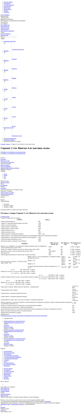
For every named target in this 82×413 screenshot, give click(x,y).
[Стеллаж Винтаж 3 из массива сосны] (42, 338)
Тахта (5, 361)
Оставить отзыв (5, 216)
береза (5, 175)
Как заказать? (7, 6)
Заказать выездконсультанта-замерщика (7, 30)
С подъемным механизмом (11, 355)
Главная (3, 144)
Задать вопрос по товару (7, 192)
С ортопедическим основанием (12, 357)
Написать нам (4, 35)
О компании (7, 3)
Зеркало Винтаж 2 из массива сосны (14, 322)
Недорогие (7, 365)
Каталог (8, 144)
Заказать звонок (5, 28)
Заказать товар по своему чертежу (10, 168)
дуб (5, 178)
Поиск (2, 36)
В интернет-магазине (9, 364)
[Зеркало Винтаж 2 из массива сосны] (42, 321)
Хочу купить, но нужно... (7, 162)
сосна (5, 174)
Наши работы (7, 9)
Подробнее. (48, 401)
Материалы (7, 7)
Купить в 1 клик (5, 160)
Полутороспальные (9, 352)
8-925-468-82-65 (5, 26)
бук (5, 176)
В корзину (3, 159)
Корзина (3, 407)
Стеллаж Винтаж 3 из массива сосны (14, 340)
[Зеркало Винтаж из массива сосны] (42, 330)
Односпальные (8, 351)
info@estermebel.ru (6, 33)
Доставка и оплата (9, 5)
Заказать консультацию (7, 194)
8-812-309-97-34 (5, 25)
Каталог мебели (8, 2)
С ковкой (6, 360)
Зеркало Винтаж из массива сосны (13, 331)
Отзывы (6, 10)
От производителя (9, 363)
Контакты (6, 12)
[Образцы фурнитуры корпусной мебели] (12, 315)
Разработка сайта (5, 404)
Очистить (3, 410)
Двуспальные (7, 354)
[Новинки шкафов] (9, 140)
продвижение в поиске (17, 404)
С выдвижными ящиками (11, 358)
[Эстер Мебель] (5, 15)
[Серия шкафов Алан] (10, 138)
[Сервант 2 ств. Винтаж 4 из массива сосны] (13, 152)
